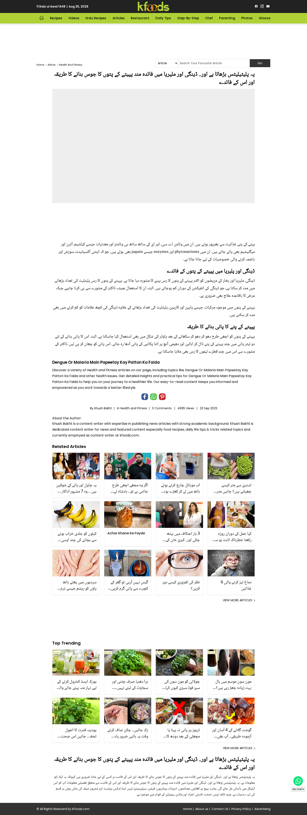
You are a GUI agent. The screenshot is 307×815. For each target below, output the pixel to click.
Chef (209, 18)
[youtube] (268, 6)
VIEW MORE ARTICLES (237, 600)
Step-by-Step (188, 18)
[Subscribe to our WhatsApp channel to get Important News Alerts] (298, 781)
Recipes (56, 18)
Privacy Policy (241, 809)
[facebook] (256, 6)
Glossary (266, 18)
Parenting (227, 18)
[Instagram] (262, 6)
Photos (247, 18)
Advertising (262, 809)
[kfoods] (153, 6)
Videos (73, 18)
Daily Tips (163, 18)
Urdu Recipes (95, 18)
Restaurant (140, 18)
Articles (119, 18)
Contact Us (220, 809)
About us (201, 809)
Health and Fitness (133, 408)
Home (187, 809)
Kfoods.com (81, 809)
